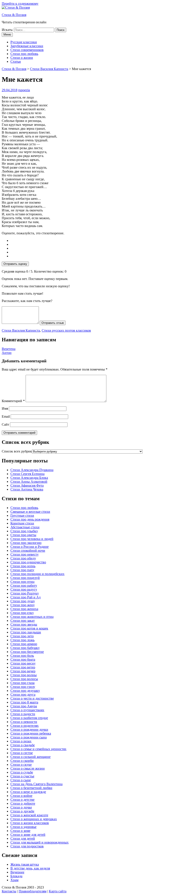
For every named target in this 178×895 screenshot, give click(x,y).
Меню (7, 34)
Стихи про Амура (23, 706)
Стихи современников (27, 50)
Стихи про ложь (22, 640)
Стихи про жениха (24, 609)
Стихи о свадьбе (22, 745)
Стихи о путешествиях (27, 710)
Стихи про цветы (23, 535)
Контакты (9, 891)
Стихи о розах (20, 741)
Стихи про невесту (24, 554)
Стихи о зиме (20, 831)
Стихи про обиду (23, 558)
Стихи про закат (22, 620)
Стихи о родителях (24, 725)
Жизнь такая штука (24, 864)
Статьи (15, 61)
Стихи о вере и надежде (28, 792)
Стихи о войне (21, 796)
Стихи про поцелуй (25, 578)
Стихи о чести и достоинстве (32, 698)
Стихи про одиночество (28, 562)
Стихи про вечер (22, 671)
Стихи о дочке (21, 807)
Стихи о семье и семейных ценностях (38, 749)
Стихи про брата (22, 659)
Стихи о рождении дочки (29, 729)
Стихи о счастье (22, 776)
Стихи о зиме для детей (27, 834)
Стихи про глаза (22, 683)
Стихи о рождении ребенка (30, 733)
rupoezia (24, 90)
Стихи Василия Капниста (21, 330)
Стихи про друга (22, 694)
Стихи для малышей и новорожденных (39, 842)
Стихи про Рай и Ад (25, 597)
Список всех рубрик (17, 451)
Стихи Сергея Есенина (27, 474)
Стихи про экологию (25, 543)
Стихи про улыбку (24, 531)
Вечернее (17, 872)
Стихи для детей (22, 838)
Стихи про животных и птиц (32, 617)
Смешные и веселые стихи (30, 511)
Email (6, 416)
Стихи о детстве (22, 799)
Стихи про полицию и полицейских (37, 574)
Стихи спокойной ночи (27, 550)
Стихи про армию (23, 644)
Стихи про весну (23, 663)
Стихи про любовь (24, 54)
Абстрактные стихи (25, 527)
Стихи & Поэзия (14, 15)
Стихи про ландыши (25, 632)
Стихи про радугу (23, 589)
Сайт (5, 424)
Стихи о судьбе (21, 772)
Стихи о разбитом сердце (29, 718)
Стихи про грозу (22, 687)
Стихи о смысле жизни (27, 768)
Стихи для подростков (27, 846)
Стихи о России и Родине (29, 546)
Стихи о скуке (21, 764)
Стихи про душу (22, 601)
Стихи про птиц (22, 581)
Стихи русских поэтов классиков (66, 330)
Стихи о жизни (21, 57)
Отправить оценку (15, 263)
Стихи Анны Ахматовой (28, 481)
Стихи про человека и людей (31, 539)
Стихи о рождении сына (28, 737)
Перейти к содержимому (20, 3)
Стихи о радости (22, 714)
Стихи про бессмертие (27, 652)
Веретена (8, 349)
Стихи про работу (23, 585)
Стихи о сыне (20, 780)
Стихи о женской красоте (29, 815)
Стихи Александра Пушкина (31, 470)
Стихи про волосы (24, 679)
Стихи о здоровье (23, 827)
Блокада (16, 876)
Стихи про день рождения (29, 519)
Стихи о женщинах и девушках (33, 819)
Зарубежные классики (26, 46)
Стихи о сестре (21, 753)
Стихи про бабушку (25, 648)
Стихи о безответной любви (31, 788)
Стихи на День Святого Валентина (36, 784)
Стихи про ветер (22, 667)
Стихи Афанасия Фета (27, 485)
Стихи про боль (22, 655)
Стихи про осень (22, 566)
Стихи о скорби (22, 760)
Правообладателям (32, 891)
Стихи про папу (22, 570)
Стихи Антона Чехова (26, 489)
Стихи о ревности (23, 722)
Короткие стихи (22, 523)
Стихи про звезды (23, 624)
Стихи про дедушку (25, 690)
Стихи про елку (22, 613)
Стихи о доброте (22, 803)
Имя (5, 408)
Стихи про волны (23, 675)
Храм (14, 880)
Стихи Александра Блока (29, 477)
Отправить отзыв (52, 322)
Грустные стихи (22, 515)
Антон (7, 353)
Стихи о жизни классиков (29, 823)
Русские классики (23, 42)
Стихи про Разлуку (24, 593)
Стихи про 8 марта (24, 702)
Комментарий (13, 401)
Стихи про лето (22, 636)
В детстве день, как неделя (30, 868)
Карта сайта (57, 891)
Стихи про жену (22, 605)
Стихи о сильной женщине (30, 757)
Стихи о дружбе (22, 811)
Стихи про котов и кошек (29, 628)
